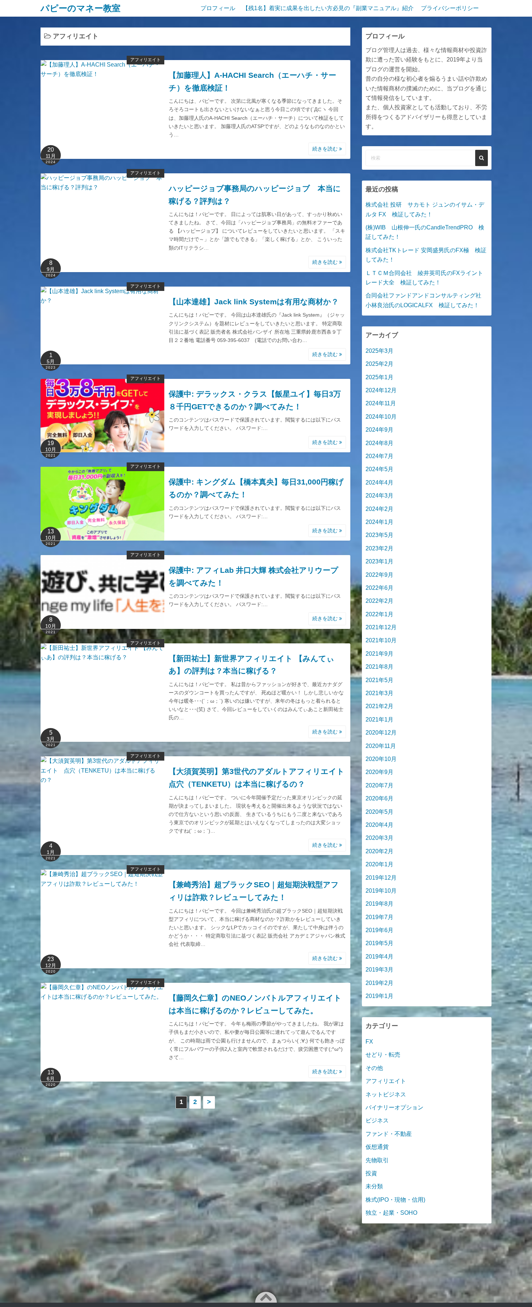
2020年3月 (379, 838)
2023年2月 (379, 548)
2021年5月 (379, 680)
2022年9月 (379, 575)
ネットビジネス (386, 1094)
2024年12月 (381, 390)
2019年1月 (379, 996)
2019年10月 (381, 891)
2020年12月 (381, 732)
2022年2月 (379, 601)
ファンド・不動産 (389, 1134)
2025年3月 (379, 351)
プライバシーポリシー (450, 8)
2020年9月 (379, 772)
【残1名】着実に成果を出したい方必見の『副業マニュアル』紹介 (328, 8)
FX (369, 1042)
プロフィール (217, 8)
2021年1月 (379, 719)
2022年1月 (379, 614)
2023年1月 (379, 561)
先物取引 (377, 1160)
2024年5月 (379, 469)
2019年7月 (379, 917)
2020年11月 (381, 746)
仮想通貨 (377, 1147)
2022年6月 (379, 588)
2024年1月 (379, 522)
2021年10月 (381, 640)
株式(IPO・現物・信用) (395, 1200)
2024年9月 (379, 430)
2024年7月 (379, 456)
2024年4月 (379, 482)
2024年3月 (379, 495)
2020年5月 (379, 812)
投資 (371, 1173)
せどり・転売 (383, 1055)
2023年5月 (379, 535)
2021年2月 (379, 706)
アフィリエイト (145, 59)
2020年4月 (379, 825)
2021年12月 (381, 627)
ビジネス (377, 1120)
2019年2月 (379, 983)
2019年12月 (381, 878)
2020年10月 (381, 759)
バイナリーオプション (394, 1107)
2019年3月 (379, 969)
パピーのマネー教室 (81, 8)
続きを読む (325, 149)
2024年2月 (379, 509)
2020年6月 (379, 798)
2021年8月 (379, 667)
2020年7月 (379, 785)
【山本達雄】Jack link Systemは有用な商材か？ (254, 301)
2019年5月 (379, 943)
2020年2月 (379, 851)
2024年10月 (381, 417)
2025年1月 (379, 377)
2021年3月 (379, 693)
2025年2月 (379, 364)
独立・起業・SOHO (391, 1213)
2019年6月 (379, 930)
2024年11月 (381, 403)
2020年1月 (379, 864)
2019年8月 (379, 904)
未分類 (374, 1186)
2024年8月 (379, 443)
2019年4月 (379, 956)
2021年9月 (379, 654)
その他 (374, 1068)
